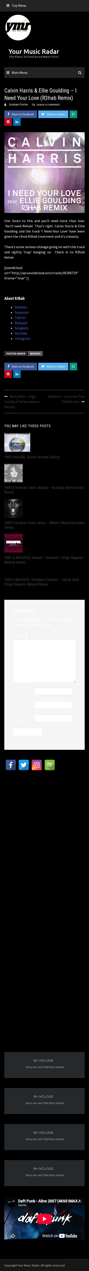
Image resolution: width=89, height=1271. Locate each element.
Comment (21, 635)
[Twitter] (23, 765)
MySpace (21, 323)
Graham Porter (18, 104)
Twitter (20, 317)
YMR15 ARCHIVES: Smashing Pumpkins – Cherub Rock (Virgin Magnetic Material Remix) (41, 582)
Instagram (22, 338)
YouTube (21, 333)
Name (17, 693)
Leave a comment (48, 104)
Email (17, 706)
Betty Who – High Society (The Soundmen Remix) (21, 401)
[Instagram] (36, 765)
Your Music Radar (34, 51)
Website (21, 307)
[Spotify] (49, 765)
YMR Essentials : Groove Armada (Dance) (32, 457)
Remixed (35, 353)
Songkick (21, 328)
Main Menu (19, 72)
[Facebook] (10, 765)
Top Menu (19, 5)
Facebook (22, 312)
